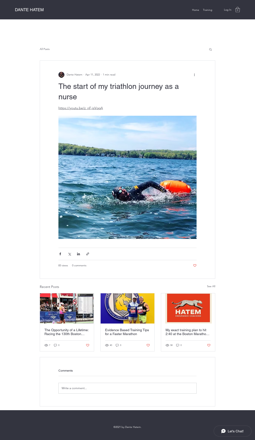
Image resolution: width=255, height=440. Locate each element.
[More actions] (194, 74)
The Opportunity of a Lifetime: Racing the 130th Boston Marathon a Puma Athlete (66, 332)
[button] (237, 9)
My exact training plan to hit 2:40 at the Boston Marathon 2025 (187, 332)
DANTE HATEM (29, 9)
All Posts (45, 49)
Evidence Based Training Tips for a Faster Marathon (127, 332)
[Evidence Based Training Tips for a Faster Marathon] (128, 308)
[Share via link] (87, 254)
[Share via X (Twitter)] (69, 254)
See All (211, 286)
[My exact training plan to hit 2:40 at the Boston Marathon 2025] (188, 308)
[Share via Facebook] (60, 254)
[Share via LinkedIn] (78, 254)
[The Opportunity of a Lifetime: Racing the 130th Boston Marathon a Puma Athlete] (67, 308)
